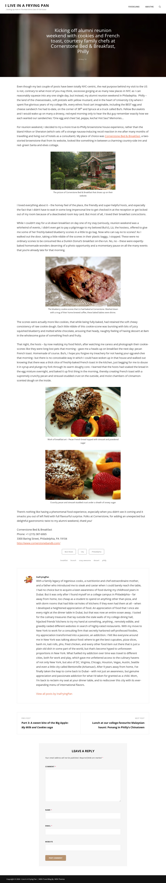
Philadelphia (96, 552)
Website (49, 842)
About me (149, 7)
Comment (50, 766)
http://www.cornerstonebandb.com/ (38, 543)
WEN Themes (59, 879)
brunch (73, 560)
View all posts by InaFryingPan (54, 693)
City (82, 552)
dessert (96, 560)
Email (48, 826)
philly (104, 560)
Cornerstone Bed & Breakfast (122, 136)
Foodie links (133, 7)
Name (48, 810)
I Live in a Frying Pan (27, 5)
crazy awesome (85, 560)
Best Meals (69, 552)
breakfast (64, 560)
